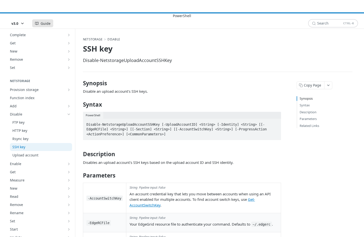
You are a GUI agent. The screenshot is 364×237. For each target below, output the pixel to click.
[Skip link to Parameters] (80, 175)
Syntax (305, 105)
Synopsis (306, 98)
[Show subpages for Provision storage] (69, 90)
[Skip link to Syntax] (80, 104)
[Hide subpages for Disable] (69, 114)
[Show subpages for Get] (69, 43)
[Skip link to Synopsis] (80, 83)
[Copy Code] (275, 122)
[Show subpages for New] (69, 51)
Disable (113, 39)
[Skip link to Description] (80, 154)
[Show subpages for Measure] (69, 180)
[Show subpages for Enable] (69, 164)
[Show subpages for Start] (69, 229)
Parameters (308, 119)
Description (308, 112)
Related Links (309, 125)
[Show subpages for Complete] (69, 35)
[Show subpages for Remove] (69, 59)
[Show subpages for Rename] (69, 213)
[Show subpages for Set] (69, 68)
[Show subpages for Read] (69, 197)
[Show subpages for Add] (69, 106)
